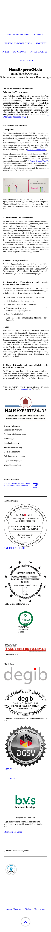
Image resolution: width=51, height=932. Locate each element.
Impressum (18, 909)
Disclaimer (29, 909)
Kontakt (9, 909)
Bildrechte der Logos (13, 832)
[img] (25, 16)
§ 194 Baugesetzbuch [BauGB (26, 115)
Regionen (41, 43)
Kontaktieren (26, 389)
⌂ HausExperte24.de (18, 35)
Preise (6, 52)
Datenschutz (40, 909)
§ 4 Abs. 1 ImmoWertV (38, 161)
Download (19, 52)
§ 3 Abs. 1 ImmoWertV (36, 149)
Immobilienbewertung (17, 43)
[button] (25, 922)
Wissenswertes (38, 52)
